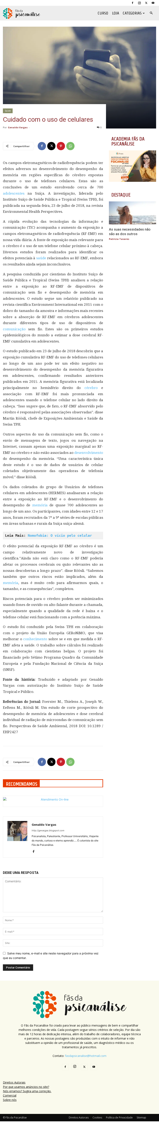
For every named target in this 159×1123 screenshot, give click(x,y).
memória (40, 505)
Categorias (132, 13)
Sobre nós (10, 1100)
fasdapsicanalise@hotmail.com (85, 1056)
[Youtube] (153, 3)
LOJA (115, 13)
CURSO (103, 13)
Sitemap (141, 1117)
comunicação (14, 329)
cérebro (91, 388)
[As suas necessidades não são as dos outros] (132, 213)
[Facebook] (132, 3)
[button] (151, 13)
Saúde (8, 110)
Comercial (9, 1095)
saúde (41, 258)
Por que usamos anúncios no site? (26, 1087)
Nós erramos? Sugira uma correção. (27, 1091)
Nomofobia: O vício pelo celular (60, 535)
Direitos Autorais (14, 1082)
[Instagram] (139, 3)
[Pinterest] (61, 146)
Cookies (97, 1117)
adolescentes (13, 193)
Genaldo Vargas (18, 127)
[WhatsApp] (70, 146)
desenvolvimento (88, 453)
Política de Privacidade (119, 1117)
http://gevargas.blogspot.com (48, 830)
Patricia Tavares (119, 238)
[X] (146, 3)
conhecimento (35, 639)
